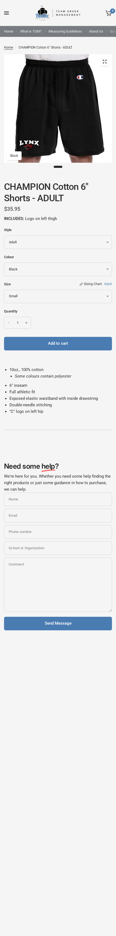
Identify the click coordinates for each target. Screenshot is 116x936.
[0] (108, 13)
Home (8, 31)
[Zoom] (105, 61)
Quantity (10, 311)
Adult (108, 284)
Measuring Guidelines (65, 31)
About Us (96, 31)
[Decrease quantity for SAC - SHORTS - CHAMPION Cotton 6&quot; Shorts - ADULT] (8, 322)
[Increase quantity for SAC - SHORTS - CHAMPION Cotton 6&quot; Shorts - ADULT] (26, 322)
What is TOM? (31, 31)
